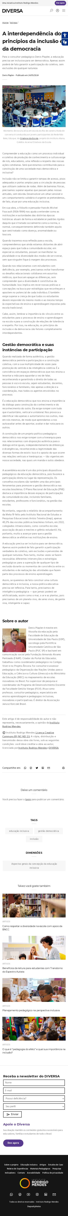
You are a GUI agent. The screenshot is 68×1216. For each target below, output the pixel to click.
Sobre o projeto (11, 1165)
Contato (21, 1173)
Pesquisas (57, 1168)
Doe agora (13, 1143)
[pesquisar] (51, 11)
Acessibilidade (33, 1173)
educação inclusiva (19, 831)
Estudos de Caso (55, 1165)
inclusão (34, 839)
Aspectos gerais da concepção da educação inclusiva (34, 866)
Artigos (13, 22)
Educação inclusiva (29, 1165)
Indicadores (10, 1173)
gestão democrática (48, 831)
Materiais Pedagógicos (40, 1168)
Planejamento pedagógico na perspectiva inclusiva (31, 1010)
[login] (56, 10)
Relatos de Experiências (17, 1168)
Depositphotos (34, 1206)
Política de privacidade (52, 1173)
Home (5, 22)
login (28, 800)
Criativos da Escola (29, 138)
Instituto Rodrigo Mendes (26, 3)
